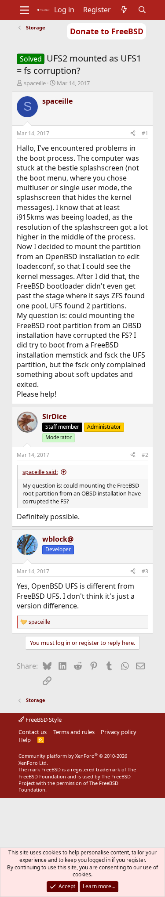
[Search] (142, 9)
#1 (145, 133)
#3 (145, 571)
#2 (145, 455)
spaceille (35, 83)
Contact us (32, 732)
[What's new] (124, 9)
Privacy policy (118, 732)
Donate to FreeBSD (106, 31)
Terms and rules (74, 732)
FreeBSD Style (43, 719)
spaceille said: (40, 472)
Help (24, 740)
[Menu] (24, 10)
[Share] (133, 134)
